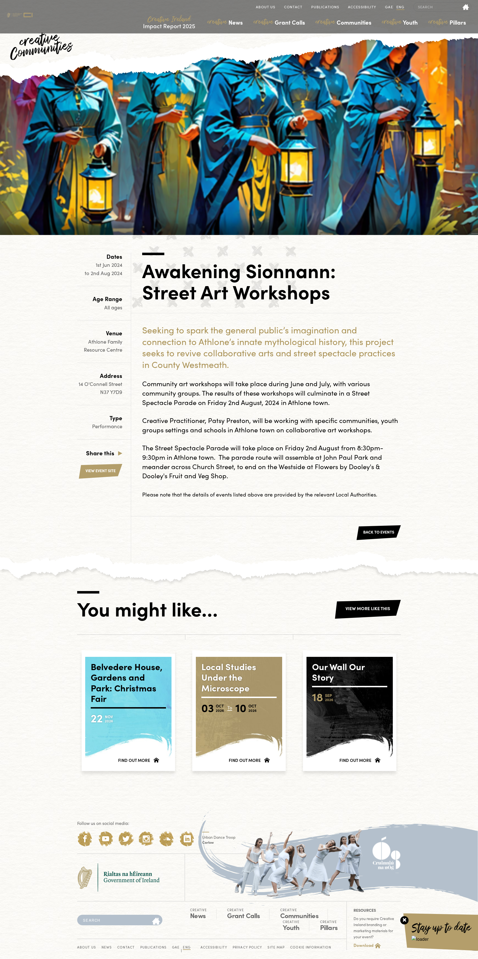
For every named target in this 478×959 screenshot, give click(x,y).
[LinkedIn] (187, 839)
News (225, 22)
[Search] (156, 921)
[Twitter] (126, 839)
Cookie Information (310, 947)
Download (363, 945)
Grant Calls (279, 22)
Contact (293, 7)
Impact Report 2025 (169, 22)
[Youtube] (105, 839)
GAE (389, 7)
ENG (400, 7)
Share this (100, 452)
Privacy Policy (247, 947)
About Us (265, 7)
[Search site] (466, 6)
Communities (344, 22)
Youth (400, 22)
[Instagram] (146, 839)
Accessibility (362, 7)
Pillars (447, 22)
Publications (325, 7)
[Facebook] (85, 839)
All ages (113, 307)
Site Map (276, 947)
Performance (107, 426)
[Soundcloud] (167, 839)
